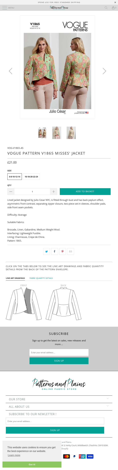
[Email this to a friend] (70, 251)
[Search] (107, 7)
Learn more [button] (14, 455)
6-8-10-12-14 (14, 176)
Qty (9, 185)
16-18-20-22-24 (31, 176)
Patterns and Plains (62, 442)
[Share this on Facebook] (54, 251)
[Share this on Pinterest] (62, 251)
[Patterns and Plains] (59, 8)
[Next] (103, 71)
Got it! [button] (32, 464)
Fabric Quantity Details (41, 278)
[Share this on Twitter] (46, 251)
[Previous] (11, 71)
